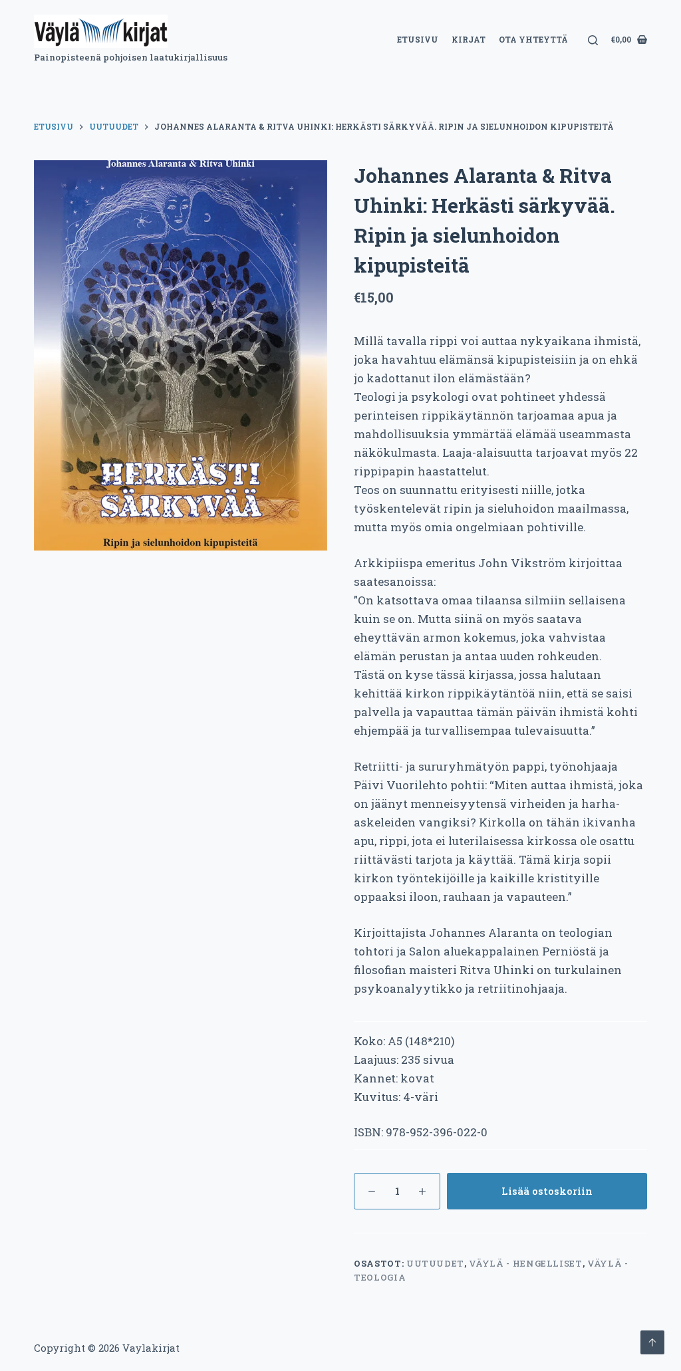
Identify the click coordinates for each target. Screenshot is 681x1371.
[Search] (593, 40)
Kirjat (468, 39)
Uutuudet (435, 1263)
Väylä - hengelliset (525, 1263)
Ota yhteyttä (533, 39)
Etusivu (417, 39)
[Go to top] (652, 1342)
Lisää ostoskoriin (547, 1190)
